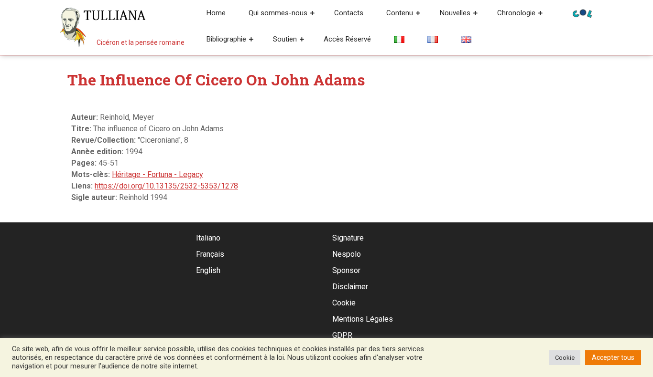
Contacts (348, 13)
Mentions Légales (362, 319)
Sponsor (346, 270)
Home (216, 13)
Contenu (399, 13)
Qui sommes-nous (278, 13)
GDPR (342, 335)
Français (210, 254)
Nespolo (346, 254)
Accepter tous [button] (613, 357)
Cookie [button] (565, 357)
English (208, 270)
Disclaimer (350, 286)
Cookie (344, 302)
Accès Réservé (347, 39)
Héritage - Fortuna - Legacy (157, 174)
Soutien (285, 39)
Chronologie (516, 13)
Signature (348, 237)
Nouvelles (455, 13)
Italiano (208, 237)
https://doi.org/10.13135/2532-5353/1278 (166, 185)
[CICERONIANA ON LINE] (582, 12)
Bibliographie (226, 39)
